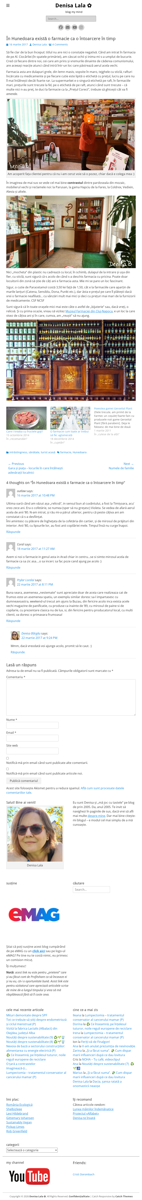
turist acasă (48, 452)
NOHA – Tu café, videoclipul (101, 1059)
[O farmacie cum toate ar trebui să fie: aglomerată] (70, 418)
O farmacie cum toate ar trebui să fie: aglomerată (69, 433)
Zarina (77, 1051)
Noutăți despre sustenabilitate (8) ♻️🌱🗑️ (35, 1042)
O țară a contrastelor (21, 1064)
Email (11, 733)
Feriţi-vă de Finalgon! (95, 1042)
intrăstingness (18, 452)
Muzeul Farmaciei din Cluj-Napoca (89, 311)
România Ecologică (19, 1105)
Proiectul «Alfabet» (86, 1113)
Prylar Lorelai (25, 580)
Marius (77, 1073)
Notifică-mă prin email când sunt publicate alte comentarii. (47, 763)
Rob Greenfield (16, 1131)
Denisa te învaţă (84, 1118)
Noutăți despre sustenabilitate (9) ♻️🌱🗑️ (35, 1037)
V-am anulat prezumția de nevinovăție (108, 1046)
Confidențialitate (79, 1196)
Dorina (77, 1024)
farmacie (65, 452)
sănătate (34, 452)
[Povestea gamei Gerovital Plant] (116, 421)
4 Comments (60, 44)
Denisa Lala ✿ (73, 5)
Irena (76, 1033)
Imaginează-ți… (16, 1068)
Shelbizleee (14, 1109)
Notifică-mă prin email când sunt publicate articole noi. (44, 773)
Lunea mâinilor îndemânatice (93, 1109)
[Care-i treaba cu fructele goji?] (26, 418)
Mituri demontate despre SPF (26, 1015)
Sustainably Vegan (19, 1122)
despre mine (96, 816)
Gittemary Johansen (20, 1118)
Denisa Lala (40, 44)
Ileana (77, 1015)
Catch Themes (124, 1196)
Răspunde (13, 532)
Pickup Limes (15, 1127)
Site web (12, 745)
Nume (11, 720)
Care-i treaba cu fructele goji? (24, 431)
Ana (75, 1046)
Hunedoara (80, 452)
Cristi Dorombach (83, 1174)
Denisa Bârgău (30, 633)
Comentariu (15, 677)
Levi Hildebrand (17, 1113)
